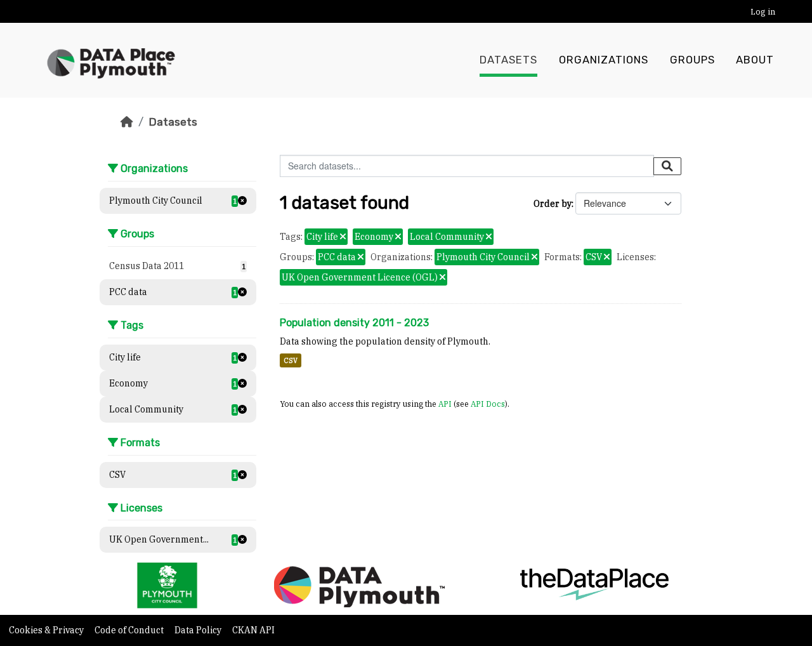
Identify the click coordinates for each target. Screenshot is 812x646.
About (755, 60)
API (445, 404)
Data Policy (198, 630)
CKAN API (253, 630)
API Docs (488, 404)
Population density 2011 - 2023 (354, 323)
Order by (553, 203)
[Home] (127, 121)
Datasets (508, 60)
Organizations (603, 60)
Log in (762, 11)
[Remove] (343, 237)
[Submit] (667, 166)
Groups (692, 60)
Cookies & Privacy (47, 630)
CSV (291, 360)
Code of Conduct (130, 630)
